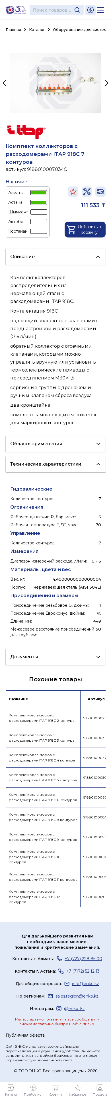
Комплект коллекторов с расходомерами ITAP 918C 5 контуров (43, 777)
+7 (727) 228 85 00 (83, 958)
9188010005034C (96, 777)
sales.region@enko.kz (77, 996)
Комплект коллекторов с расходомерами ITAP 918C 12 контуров (34, 896)
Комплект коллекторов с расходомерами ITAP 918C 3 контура (42, 737)
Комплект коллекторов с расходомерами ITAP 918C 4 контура (42, 757)
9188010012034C (96, 897)
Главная (13, 29)
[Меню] (101, 10)
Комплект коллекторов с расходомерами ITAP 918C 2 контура (42, 718)
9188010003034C (96, 738)
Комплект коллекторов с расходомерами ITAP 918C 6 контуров (43, 797)
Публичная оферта (25, 1035)
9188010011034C (96, 877)
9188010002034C (96, 718)
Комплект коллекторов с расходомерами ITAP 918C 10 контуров (35, 856)
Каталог (37, 29)
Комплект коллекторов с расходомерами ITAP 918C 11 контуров (43, 877)
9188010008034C (96, 817)
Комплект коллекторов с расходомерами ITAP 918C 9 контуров (43, 837)
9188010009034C (96, 837)
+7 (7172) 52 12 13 (83, 971)
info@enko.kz (85, 983)
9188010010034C (96, 857)
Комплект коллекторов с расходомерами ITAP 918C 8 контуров (43, 817)
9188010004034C (96, 758)
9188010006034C (96, 797)
